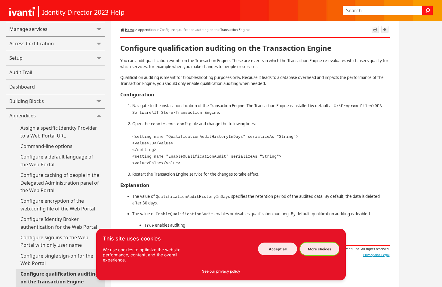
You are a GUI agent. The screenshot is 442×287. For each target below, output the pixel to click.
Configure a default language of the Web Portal (56, 160)
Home (129, 30)
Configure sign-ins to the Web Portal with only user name (54, 241)
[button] (427, 10)
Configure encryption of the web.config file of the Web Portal (57, 205)
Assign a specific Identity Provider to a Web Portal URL (58, 132)
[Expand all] (384, 29)
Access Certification (31, 43)
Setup (16, 58)
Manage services (28, 29)
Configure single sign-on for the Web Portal (56, 259)
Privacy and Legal (376, 255)
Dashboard (22, 86)
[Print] (375, 29)
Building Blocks (26, 101)
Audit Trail (20, 72)
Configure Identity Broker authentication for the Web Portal (58, 223)
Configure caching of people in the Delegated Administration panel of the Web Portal (59, 183)
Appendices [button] (22, 115)
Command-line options (46, 146)
